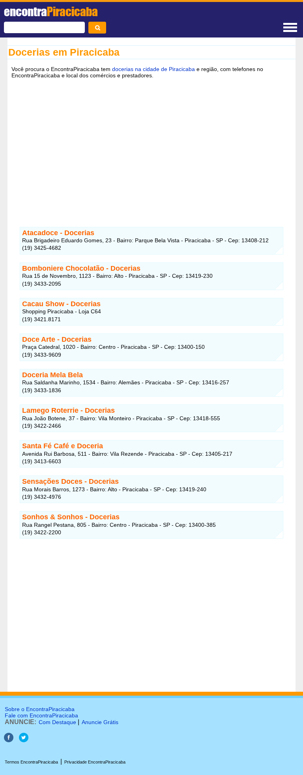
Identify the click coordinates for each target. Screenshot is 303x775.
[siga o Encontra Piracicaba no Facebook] (8, 740)
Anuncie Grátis (100, 722)
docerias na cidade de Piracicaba (153, 69)
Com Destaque (57, 722)
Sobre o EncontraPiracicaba (40, 709)
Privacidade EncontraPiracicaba (94, 762)
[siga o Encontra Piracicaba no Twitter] (23, 740)
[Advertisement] (151, 143)
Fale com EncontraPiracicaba (41, 715)
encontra (51, 11)
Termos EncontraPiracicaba (31, 762)
